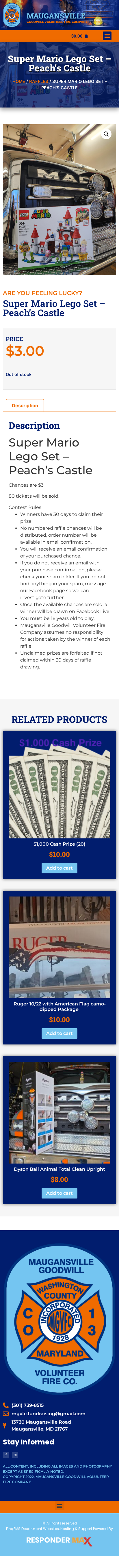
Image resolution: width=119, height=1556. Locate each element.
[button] (107, 36)
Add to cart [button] (59, 868)
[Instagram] (15, 1455)
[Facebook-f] (6, 1455)
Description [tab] (25, 405)
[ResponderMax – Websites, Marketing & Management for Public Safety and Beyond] (59, 1542)
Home (18, 81)
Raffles (38, 81)
